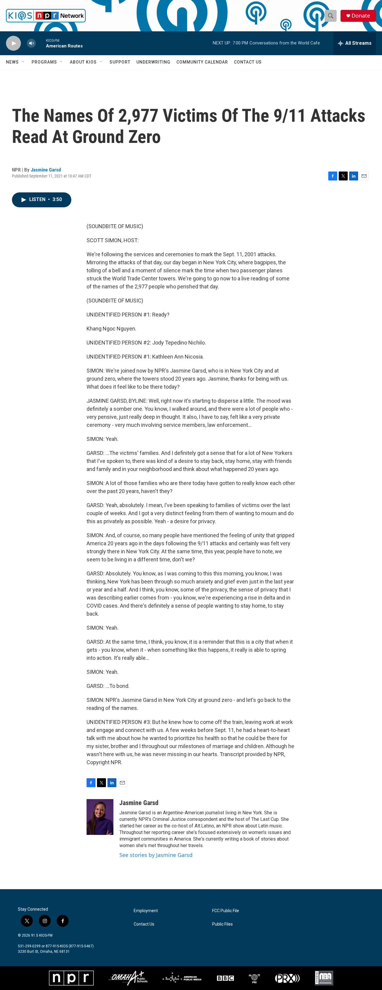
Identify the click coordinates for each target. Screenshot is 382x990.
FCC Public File (225, 911)
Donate (361, 16)
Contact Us (248, 62)
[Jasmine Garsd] (100, 817)
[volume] (31, 43)
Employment (146, 911)
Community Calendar (202, 62)
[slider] (41, 43)
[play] (13, 43)
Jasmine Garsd (46, 170)
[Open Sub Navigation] (23, 62)
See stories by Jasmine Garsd (155, 854)
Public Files (222, 924)
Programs (44, 62)
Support (120, 62)
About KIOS (83, 62)
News (12, 62)
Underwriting (153, 62)
